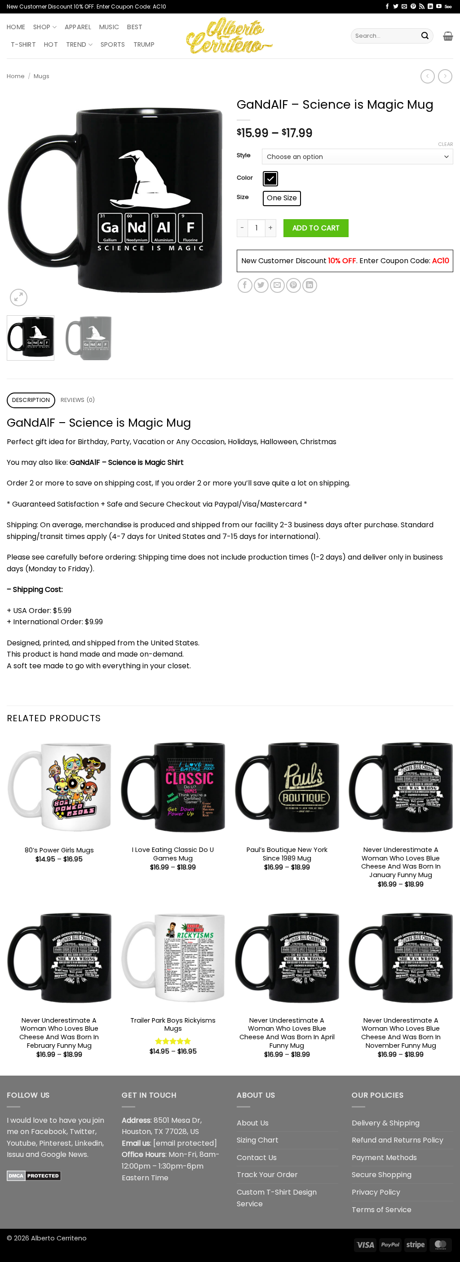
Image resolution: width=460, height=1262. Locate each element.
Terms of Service (381, 1210)
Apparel (78, 26)
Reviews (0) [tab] (78, 400)
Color (245, 178)
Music (109, 26)
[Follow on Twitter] (395, 7)
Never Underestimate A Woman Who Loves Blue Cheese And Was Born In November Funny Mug (401, 1033)
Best (134, 26)
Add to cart (316, 228)
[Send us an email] (404, 7)
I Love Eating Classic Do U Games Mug (173, 854)
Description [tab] (31, 400)
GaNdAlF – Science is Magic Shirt (127, 462)
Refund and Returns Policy (397, 1140)
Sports (113, 44)
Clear (445, 144)
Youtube (21, 1143)
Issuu (15, 1154)
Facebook (48, 1131)
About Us (253, 1123)
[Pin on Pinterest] (293, 285)
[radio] (270, 178)
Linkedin (88, 1143)
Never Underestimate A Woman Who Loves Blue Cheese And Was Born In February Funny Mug (59, 1033)
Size (243, 197)
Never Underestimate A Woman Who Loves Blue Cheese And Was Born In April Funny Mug (287, 1033)
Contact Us (257, 1157)
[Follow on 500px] (448, 7)
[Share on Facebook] (245, 285)
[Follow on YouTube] (439, 7)
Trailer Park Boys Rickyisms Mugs (173, 1024)
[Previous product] (445, 76)
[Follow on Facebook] (387, 7)
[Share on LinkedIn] (309, 285)
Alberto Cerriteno (59, 1238)
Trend (76, 44)
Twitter (82, 1131)
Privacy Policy (376, 1192)
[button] (448, 36)
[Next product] (427, 76)
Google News (64, 1154)
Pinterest (55, 1143)
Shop (41, 26)
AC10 (440, 261)
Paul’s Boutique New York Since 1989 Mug (287, 854)
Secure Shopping (381, 1174)
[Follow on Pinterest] (413, 7)
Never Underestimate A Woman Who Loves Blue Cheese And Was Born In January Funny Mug (401, 862)
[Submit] (425, 36)
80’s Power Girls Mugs (59, 850)
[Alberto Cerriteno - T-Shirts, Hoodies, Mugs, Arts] (230, 35)
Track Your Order (267, 1174)
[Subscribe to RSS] (422, 7)
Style (244, 155)
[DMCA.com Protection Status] (34, 1175)
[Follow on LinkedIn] (430, 7)
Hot (51, 44)
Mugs (41, 76)
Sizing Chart (258, 1140)
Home (16, 26)
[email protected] (185, 1143)
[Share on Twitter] (261, 285)
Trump (144, 44)
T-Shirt (23, 44)
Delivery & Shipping (386, 1123)
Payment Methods (384, 1157)
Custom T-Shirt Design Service (277, 1198)
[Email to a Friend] (277, 285)
